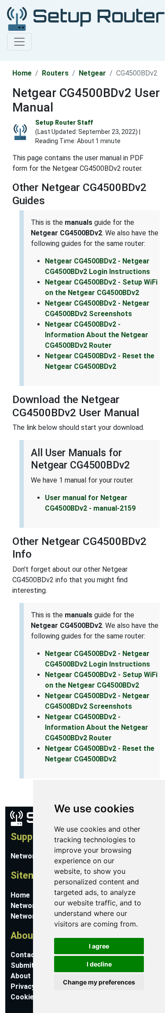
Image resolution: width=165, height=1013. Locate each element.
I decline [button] (99, 964)
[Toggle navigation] (19, 41)
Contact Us (29, 955)
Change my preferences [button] (99, 982)
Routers (55, 73)
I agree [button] (99, 946)
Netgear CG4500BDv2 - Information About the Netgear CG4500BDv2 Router (96, 335)
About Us (26, 976)
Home (22, 73)
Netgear (92, 73)
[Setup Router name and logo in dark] (80, 18)
